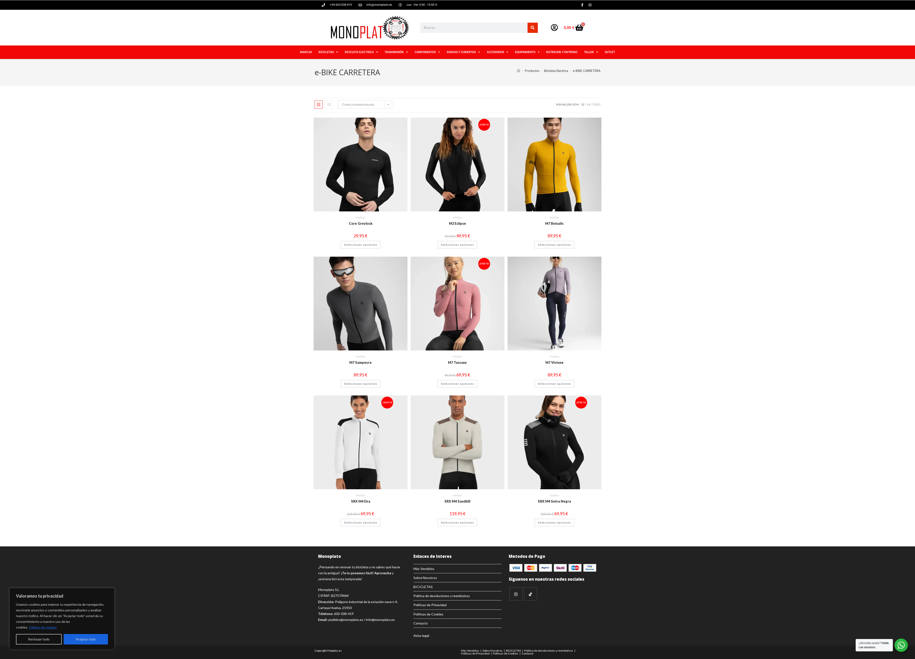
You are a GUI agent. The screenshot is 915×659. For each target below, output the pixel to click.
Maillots (360, 217)
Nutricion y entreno (561, 52)
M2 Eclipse (457, 223)
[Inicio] (518, 71)
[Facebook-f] (582, 5)
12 (582, 104)
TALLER (589, 52)
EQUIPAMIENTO (525, 52)
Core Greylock (360, 223)
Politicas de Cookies (428, 614)
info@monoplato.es (380, 620)
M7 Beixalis (554, 223)
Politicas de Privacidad (430, 605)
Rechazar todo (39, 639)
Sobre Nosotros (425, 578)
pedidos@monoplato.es (345, 620)
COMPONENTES (425, 52)
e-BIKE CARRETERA (586, 71)
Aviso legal (421, 636)
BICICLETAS (326, 52)
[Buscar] (533, 28)
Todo (596, 104)
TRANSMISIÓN (394, 52)
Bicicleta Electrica (359, 52)
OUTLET (610, 52)
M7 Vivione (554, 362)
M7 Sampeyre (360, 362)
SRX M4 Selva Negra (554, 501)
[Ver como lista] (329, 104)
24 (588, 104)
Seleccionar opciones (360, 244)
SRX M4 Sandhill (457, 501)
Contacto (420, 623)
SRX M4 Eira (360, 501)
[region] (62, 618)
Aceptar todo (86, 639)
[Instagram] (590, 5)
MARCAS (306, 52)
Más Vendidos (423, 569)
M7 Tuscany (457, 362)
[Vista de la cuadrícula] (319, 104)
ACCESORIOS (495, 52)
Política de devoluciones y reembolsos (441, 596)
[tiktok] (530, 593)
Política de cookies (43, 627)
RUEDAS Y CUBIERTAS (461, 52)
